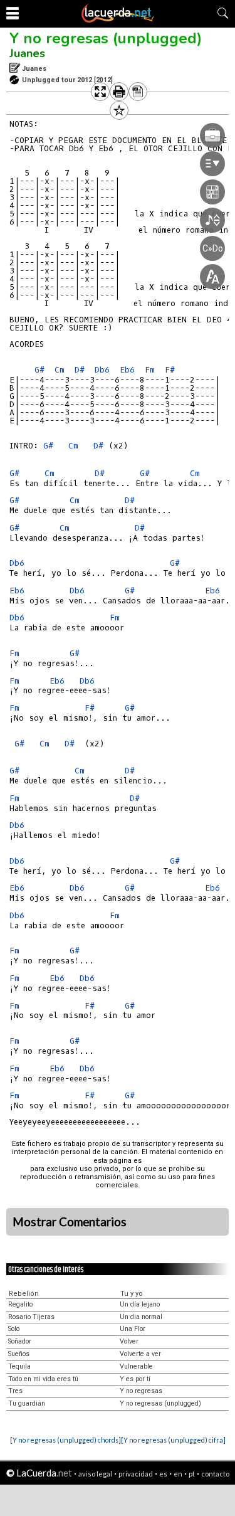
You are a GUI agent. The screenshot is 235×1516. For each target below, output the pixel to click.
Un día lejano (140, 1304)
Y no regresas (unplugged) (105, 38)
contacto (215, 1474)
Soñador (19, 1341)
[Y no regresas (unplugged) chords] (65, 1440)
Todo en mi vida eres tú (43, 1379)
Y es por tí (135, 1379)
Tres (15, 1391)
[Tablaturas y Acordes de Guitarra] (118, 20)
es (163, 1474)
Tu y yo (131, 1294)
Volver (129, 1341)
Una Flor (132, 1329)
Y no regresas (141, 1391)
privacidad (135, 1474)
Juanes (27, 53)
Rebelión (24, 1294)
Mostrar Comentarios (70, 1222)
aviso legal (95, 1474)
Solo (13, 1329)
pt (192, 1474)
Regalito (20, 1304)
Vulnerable (136, 1366)
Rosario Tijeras (31, 1317)
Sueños (18, 1354)
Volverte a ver (140, 1354)
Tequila (19, 1366)
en (178, 1474)
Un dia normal (141, 1317)
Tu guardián (26, 1403)
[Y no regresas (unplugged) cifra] (173, 1440)
